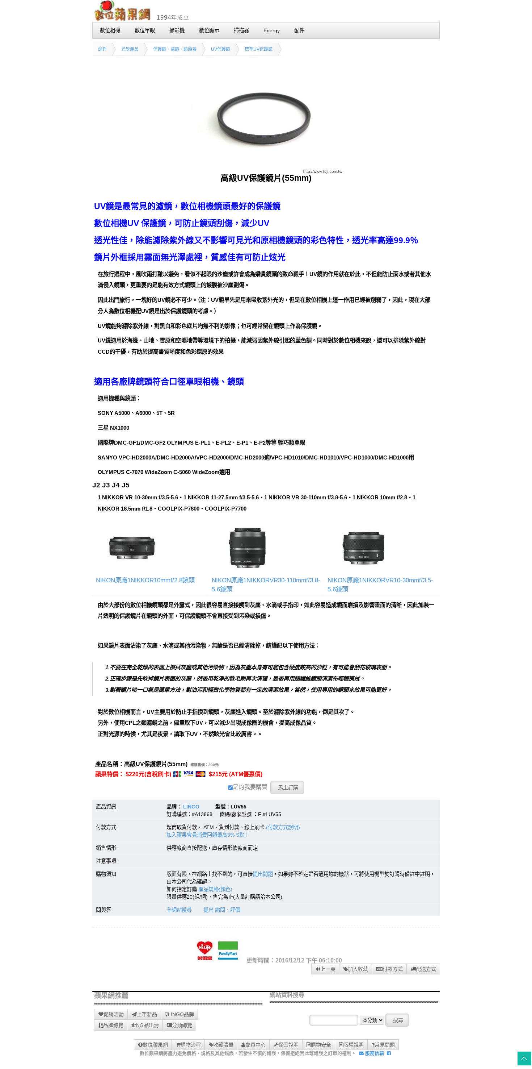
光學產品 (130, 49)
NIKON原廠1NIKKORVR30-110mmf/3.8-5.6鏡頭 (266, 585)
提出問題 (263, 874)
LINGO (191, 807)
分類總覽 (182, 1025)
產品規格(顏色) (215, 889)
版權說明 (353, 1045)
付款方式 (393, 969)
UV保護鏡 (220, 49)
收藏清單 (223, 1045)
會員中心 (255, 1045)
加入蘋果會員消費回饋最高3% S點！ (207, 835)
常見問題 (385, 1045)
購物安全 (321, 1045)
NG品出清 (147, 1025)
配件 (102, 49)
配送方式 (426, 969)
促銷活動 (114, 1014)
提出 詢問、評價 (221, 910)
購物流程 (191, 1045)
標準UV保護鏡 (259, 49)
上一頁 (327, 969)
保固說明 (288, 1045)
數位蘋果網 (155, 1045)
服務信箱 (374, 1053)
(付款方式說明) (283, 827)
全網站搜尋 (179, 910)
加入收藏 (358, 969)
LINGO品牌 (181, 1014)
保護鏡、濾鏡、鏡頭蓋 (175, 49)
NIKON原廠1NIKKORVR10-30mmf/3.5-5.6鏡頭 (380, 585)
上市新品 (147, 1014)
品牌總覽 (113, 1025)
